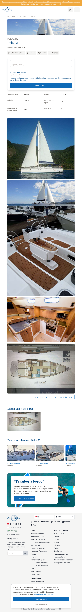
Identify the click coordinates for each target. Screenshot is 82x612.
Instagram (56, 522)
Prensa (33, 554)
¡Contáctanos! (14, 534)
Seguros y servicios (38, 548)
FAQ (32, 568)
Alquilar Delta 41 (41, 85)
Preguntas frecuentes (39, 551)
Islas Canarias (59, 533)
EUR (59, 517)
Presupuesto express (62, 563)
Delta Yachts (22, 16)
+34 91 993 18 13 (15, 524)
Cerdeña (57, 536)
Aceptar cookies (41, 599)
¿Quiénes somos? (37, 533)
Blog (34, 525)
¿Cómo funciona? (37, 536)
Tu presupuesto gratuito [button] (24, 498)
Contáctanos (35, 574)
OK (25, 553)
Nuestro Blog (36, 571)
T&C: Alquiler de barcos (39, 566)
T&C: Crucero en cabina (39, 563)
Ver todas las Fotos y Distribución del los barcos (55, 397)
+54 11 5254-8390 (15, 527)
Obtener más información (43, 594)
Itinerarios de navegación (63, 560)
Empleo (33, 557)
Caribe (56, 548)
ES (38, 517)
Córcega (57, 545)
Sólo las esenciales (41, 604)
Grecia (56, 542)
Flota (13, 16)
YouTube (46, 522)
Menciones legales (38, 560)
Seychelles (58, 551)
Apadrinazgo (35, 545)
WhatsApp (13, 531)
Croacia (57, 539)
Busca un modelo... (17, 62)
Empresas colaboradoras (40, 542)
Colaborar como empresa (40, 584)
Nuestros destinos (61, 554)
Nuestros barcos (60, 557)
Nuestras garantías (38, 539)
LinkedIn (67, 522)
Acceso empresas (37, 581)
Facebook (36, 522)
